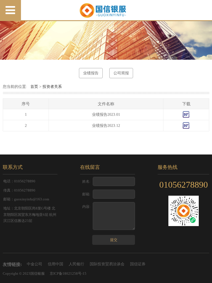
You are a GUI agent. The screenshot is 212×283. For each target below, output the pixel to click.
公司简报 (121, 73)
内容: (86, 207)
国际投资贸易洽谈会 (107, 264)
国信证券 (137, 264)
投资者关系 (52, 87)
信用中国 (55, 264)
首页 (34, 87)
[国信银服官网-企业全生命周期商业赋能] (106, 10)
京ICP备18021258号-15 (68, 274)
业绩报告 (91, 73)
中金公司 (34, 264)
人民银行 (76, 264)
